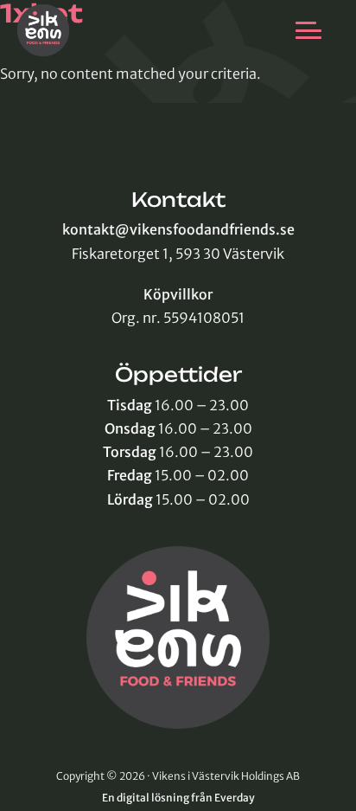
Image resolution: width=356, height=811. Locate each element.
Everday (234, 797)
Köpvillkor (178, 294)
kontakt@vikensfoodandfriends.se (178, 229)
